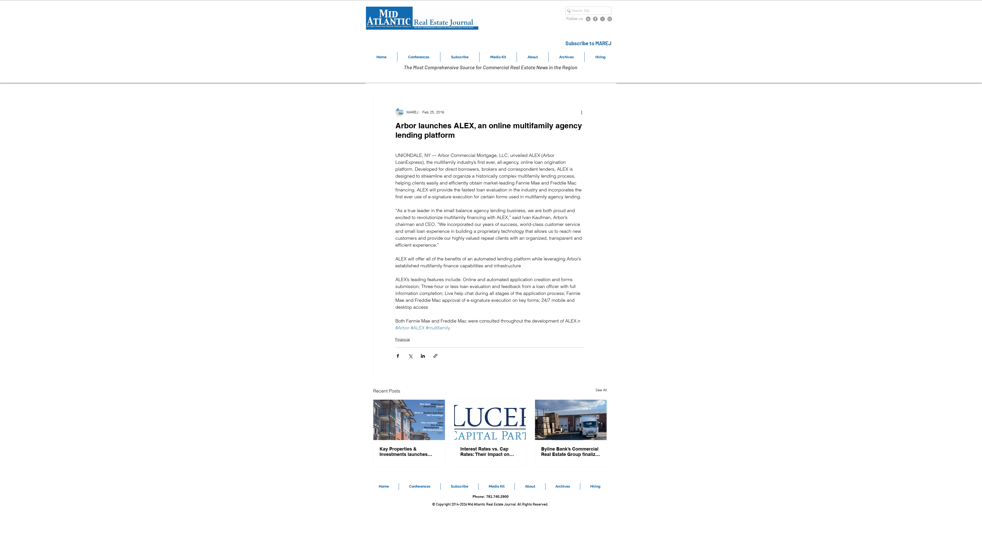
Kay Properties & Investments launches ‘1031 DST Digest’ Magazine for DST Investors (404, 451)
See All (601, 390)
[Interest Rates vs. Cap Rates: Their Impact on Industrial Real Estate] (490, 420)
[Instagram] (609, 19)
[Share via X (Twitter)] (410, 355)
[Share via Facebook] (397, 355)
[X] (602, 19)
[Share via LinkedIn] (422, 355)
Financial (402, 339)
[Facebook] (595, 19)
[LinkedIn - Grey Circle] (588, 19)
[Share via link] (435, 355)
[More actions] (581, 112)
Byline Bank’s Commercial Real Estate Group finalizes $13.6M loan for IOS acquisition (570, 451)
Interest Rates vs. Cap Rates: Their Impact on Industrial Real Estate (484, 451)
